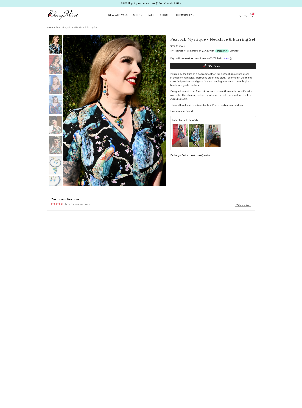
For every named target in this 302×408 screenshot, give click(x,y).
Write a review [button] (243, 205)
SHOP (136, 15)
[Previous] (70, 110)
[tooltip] (180, 135)
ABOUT (164, 15)
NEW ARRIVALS (118, 15)
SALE (151, 15)
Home (50, 27)
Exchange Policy (179, 155)
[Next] (158, 110)
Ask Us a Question (201, 155)
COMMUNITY (184, 15)
